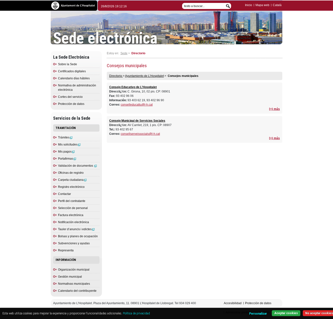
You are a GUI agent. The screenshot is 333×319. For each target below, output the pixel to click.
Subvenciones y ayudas (74, 243)
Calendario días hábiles (74, 78)
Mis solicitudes (68, 144)
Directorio (116, 76)
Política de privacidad (136, 313)
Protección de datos (71, 104)
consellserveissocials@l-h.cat (140, 134)
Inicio (248, 5)
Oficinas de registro (71, 172)
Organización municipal (73, 269)
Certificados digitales (72, 71)
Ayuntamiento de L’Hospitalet (144, 76)
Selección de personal (73, 208)
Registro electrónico (71, 187)
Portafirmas (65, 158)
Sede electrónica (105, 38)
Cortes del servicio (70, 97)
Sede (123, 53)
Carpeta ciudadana (71, 180)
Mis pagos (65, 151)
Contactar (64, 194)
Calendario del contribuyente (77, 290)
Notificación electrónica (73, 222)
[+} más (274, 109)
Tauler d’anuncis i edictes (75, 229)
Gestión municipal (70, 276)
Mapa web (262, 5)
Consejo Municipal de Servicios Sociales (137, 120)
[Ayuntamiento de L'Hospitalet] (74, 5)
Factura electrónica (70, 215)
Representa (66, 250)
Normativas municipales (74, 283)
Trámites (63, 137)
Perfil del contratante (71, 201)
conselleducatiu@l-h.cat (137, 104)
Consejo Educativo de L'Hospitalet (133, 87)
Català (277, 5)
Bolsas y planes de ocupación (78, 236)
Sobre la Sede (67, 64)
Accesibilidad (233, 303)
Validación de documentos (76, 165)
